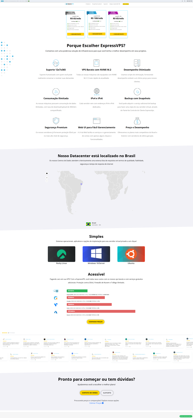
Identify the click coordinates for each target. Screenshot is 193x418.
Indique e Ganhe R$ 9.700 (114, 4)
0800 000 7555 (189, 1)
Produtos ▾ (88, 4)
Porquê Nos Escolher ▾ (97, 4)
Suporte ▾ (106, 4)
